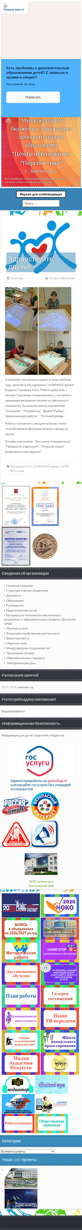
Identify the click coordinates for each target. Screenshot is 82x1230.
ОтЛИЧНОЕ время (46, 466)
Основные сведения (19, 585)
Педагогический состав (21, 610)
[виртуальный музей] (21, 1177)
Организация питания (20, 653)
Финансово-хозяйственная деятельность (33, 633)
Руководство (14, 605)
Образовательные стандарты (25, 658)
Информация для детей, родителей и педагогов (33, 735)
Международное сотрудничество (28, 648)
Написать (33, 97)
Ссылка (19, 471)
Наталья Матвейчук (62, 278)
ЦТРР (65, 466)
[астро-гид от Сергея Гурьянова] (21, 1198)
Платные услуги (17, 628)
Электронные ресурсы (21, 663)
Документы (13, 595)
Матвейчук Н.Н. (21, 466)
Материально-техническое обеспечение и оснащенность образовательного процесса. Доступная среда (40, 619)
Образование (15, 600)
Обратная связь (16, 643)
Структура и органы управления (27, 590)
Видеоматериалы (13, 711)
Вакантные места (17, 638)
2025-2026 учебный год (17, 687)
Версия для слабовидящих (41, 194)
